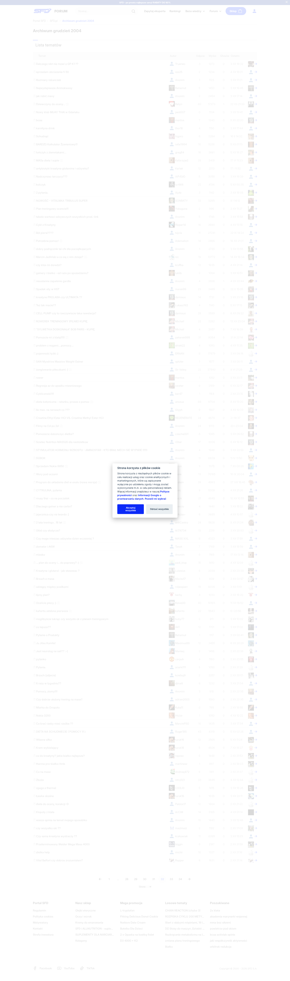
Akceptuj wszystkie (130, 509)
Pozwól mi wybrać (155, 498)
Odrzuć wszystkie (159, 509)
